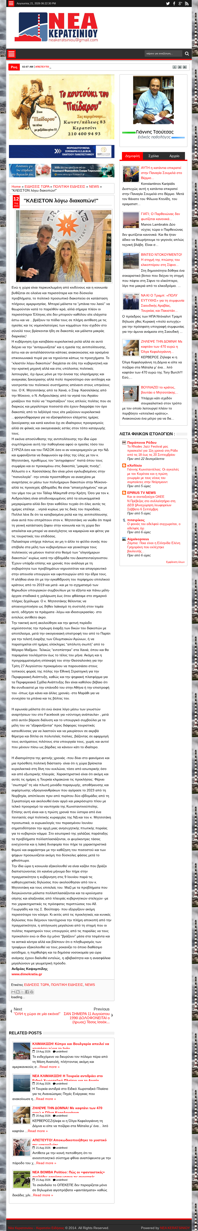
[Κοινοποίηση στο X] (22, 991)
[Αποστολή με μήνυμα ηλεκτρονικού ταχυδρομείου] (13, 991)
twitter (168, 3)
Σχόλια (153, 156)
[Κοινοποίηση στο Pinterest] (31, 991)
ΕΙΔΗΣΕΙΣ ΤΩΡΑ (36, 985)
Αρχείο (174, 156)
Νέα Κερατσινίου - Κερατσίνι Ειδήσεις (36, 1228)
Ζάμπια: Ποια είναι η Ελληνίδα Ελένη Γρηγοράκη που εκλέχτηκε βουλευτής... (153, 547)
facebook (174, 3)
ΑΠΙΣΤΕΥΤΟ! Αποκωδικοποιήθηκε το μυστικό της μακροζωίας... (72, 66)
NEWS (90, 985)
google (180, 3)
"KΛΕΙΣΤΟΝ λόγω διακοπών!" (61, 201)
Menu (11, 3)
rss (187, 3)
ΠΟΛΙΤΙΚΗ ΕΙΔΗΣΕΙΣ (67, 985)
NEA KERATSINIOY (175, 1228)
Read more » (50, 1067)
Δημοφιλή (132, 156)
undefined (61, 1051)
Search (186, 53)
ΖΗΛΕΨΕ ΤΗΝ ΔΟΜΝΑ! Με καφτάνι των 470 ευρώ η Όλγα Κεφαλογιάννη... (161, 346)
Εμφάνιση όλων (175, 561)
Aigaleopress (138, 539)
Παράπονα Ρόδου (141, 442)
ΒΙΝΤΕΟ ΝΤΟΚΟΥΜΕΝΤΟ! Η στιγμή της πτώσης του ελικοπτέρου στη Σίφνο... (161, 260)
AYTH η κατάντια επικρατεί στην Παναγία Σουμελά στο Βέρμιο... (161, 173)
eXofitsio (134, 465)
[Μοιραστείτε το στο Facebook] (27, 991)
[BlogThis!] (17, 991)
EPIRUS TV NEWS (141, 493)
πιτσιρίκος (136, 520)
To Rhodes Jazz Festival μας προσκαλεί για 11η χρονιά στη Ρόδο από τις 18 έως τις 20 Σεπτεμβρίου (152, 451)
